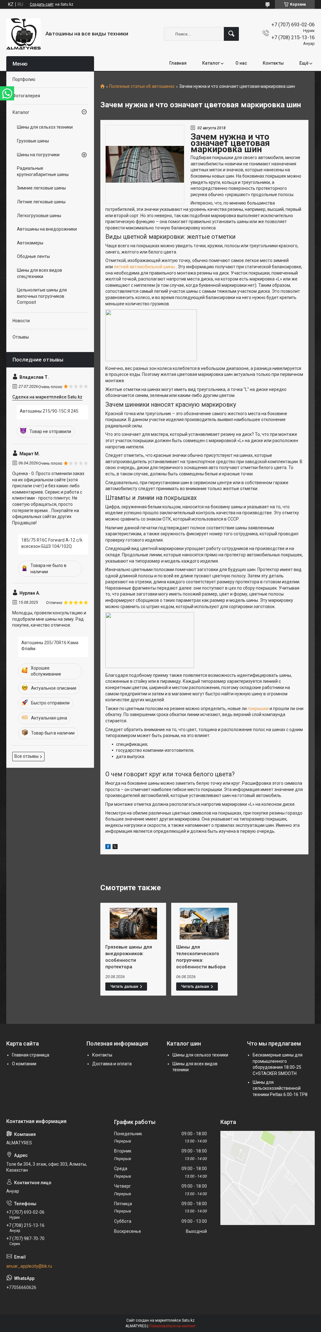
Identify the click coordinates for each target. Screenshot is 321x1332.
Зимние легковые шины (41, 187)
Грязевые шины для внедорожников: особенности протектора (128, 957)
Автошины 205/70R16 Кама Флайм (49, 645)
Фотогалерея (26, 95)
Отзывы (21, 337)
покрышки (259, 708)
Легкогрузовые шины (39, 215)
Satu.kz (188, 1320)
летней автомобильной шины (145, 266)
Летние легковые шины (41, 201)
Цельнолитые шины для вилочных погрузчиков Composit (42, 296)
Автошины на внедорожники (47, 229)
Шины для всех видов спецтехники (39, 273)
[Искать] (231, 34)
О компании (24, 1063)
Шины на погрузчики (38, 154)
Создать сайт (42, 4)
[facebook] (108, 847)
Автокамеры (30, 242)
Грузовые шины (33, 140)
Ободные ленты (33, 256)
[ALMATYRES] (23, 34)
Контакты (273, 63)
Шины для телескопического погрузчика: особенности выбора (201, 957)
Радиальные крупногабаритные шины (43, 171)
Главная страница (30, 1054)
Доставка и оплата (112, 1063)
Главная (178, 63)
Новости (21, 320)
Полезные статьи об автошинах (142, 86)
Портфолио (24, 79)
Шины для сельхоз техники (45, 127)
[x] (115, 847)
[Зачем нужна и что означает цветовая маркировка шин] (144, 164)
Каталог (211, 63)
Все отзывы (26, 756)
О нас (241, 63)
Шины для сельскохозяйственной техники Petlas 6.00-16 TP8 (280, 1088)
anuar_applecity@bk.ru (29, 1266)
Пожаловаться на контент (172, 1326)
